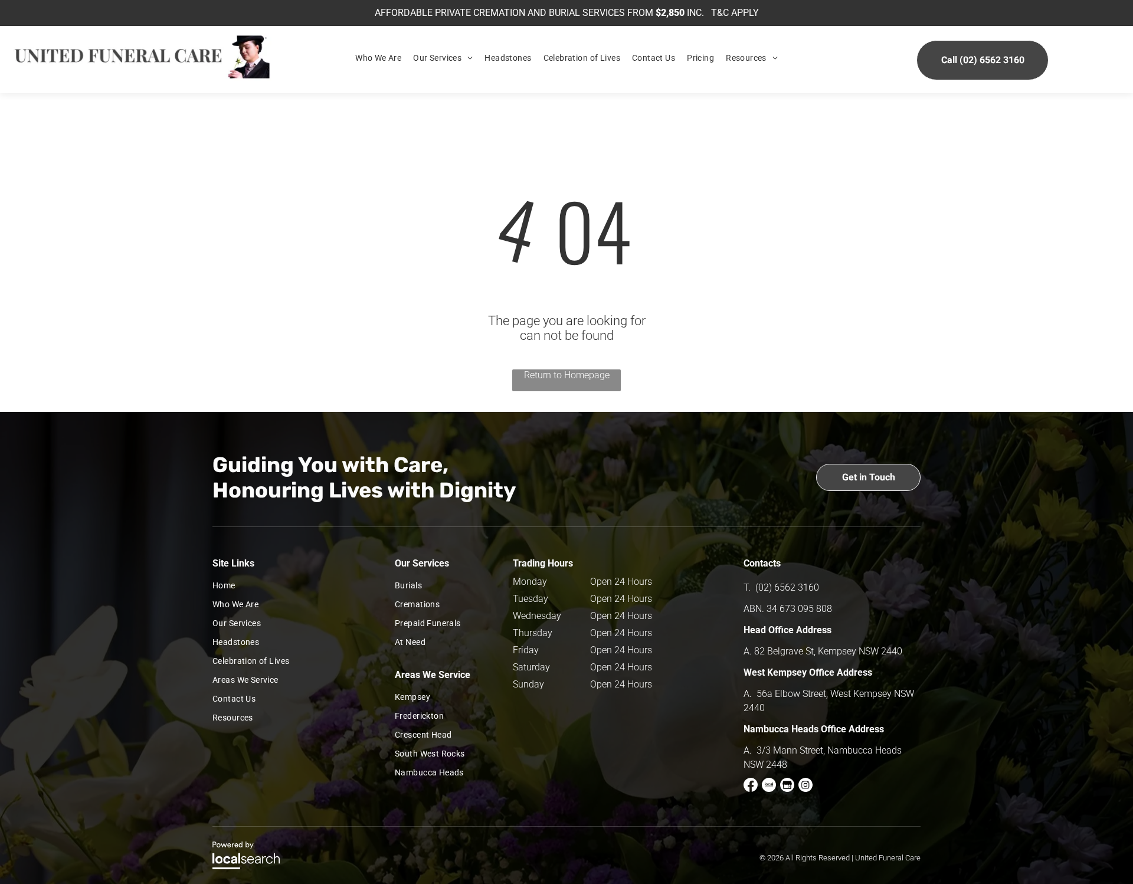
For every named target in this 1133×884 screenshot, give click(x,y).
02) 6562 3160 (788, 587)
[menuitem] (378, 58)
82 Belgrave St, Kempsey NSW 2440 (828, 651)
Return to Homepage (567, 375)
